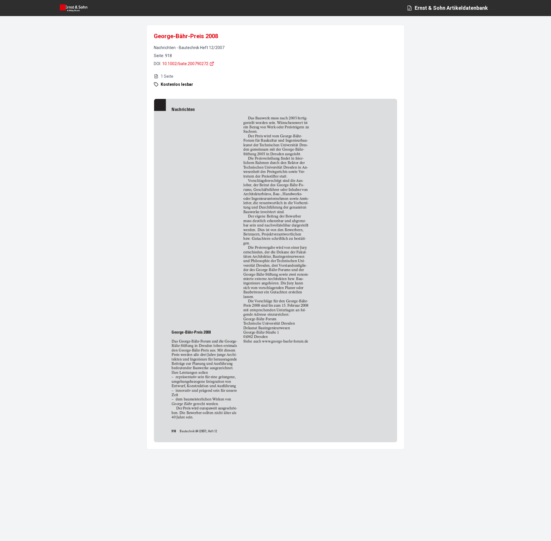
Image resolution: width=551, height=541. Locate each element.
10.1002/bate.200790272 (185, 63)
